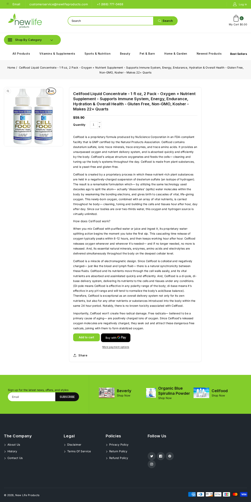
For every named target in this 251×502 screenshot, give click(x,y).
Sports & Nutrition (98, 53)
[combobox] (122, 21)
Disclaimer (73, 444)
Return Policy (117, 451)
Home (11, 67)
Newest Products (209, 53)
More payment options (115, 346)
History (11, 451)
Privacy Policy (118, 444)
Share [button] (82, 355)
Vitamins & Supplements (57, 53)
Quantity (79, 124)
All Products (21, 53)
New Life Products (27, 495)
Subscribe (67, 396)
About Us (13, 444)
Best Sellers (238, 53)
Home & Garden (175, 53)
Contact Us (14, 458)
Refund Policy (118, 458)
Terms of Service (78, 451)
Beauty (125, 53)
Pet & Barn (147, 53)
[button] (25, 40)
